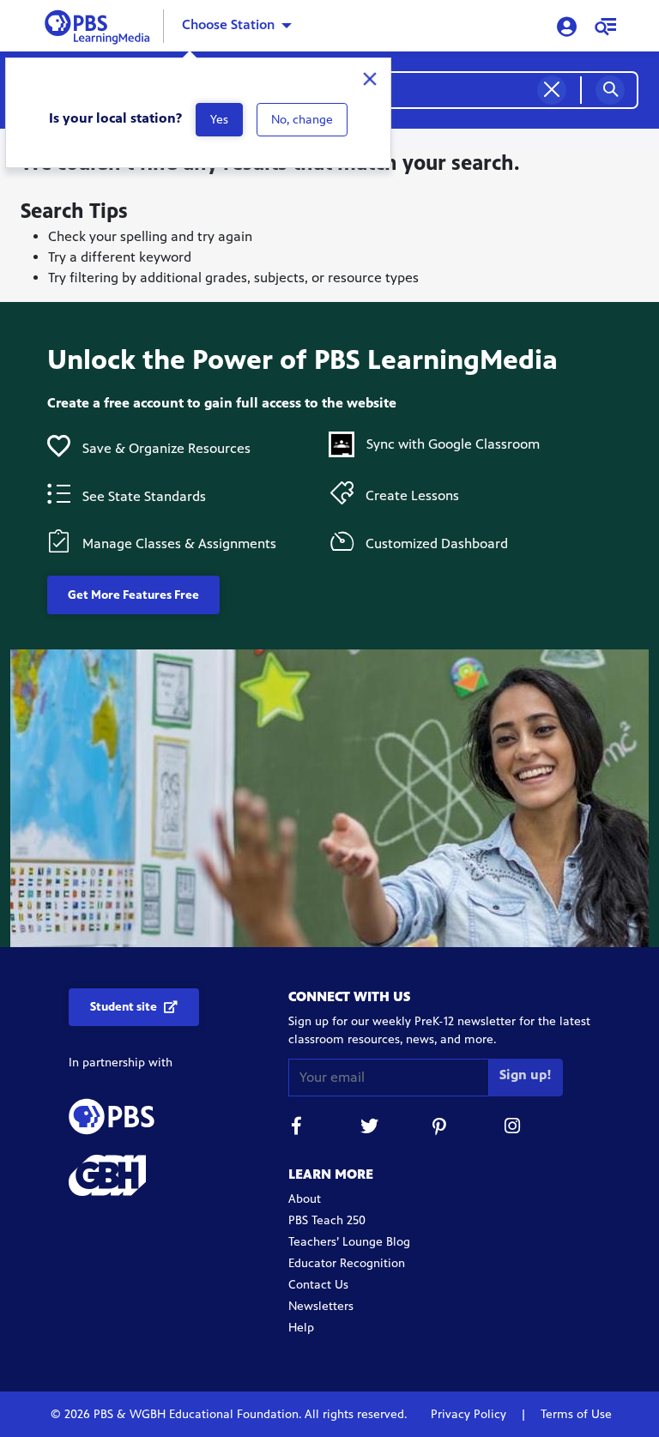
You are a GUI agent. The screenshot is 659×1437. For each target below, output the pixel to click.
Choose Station (228, 24)
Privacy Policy (470, 1414)
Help (301, 1327)
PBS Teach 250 (327, 1220)
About (304, 1199)
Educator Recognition (346, 1263)
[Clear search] (551, 90)
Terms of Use (574, 1414)
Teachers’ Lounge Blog (349, 1242)
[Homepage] (101, 24)
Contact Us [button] (318, 1284)
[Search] (610, 90)
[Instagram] (513, 1128)
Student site (123, 1006)
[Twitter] (369, 1128)
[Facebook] (296, 1128)
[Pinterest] (441, 1128)
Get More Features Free (133, 595)
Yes (219, 119)
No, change (302, 119)
